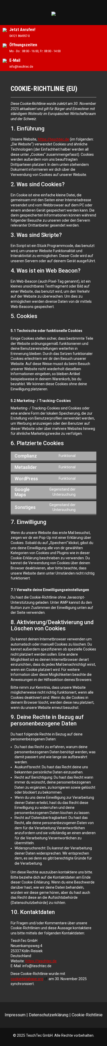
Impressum (15, 1014)
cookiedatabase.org (27, 979)
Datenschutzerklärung (48, 1014)
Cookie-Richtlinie (87, 1014)
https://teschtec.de (53, 139)
